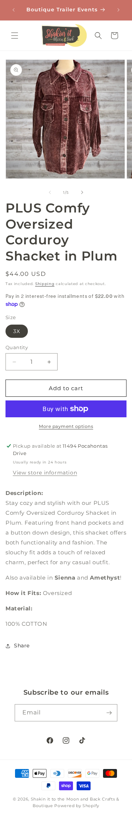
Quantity (17, 347)
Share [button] (22, 645)
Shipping (45, 283)
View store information (45, 472)
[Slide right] (82, 192)
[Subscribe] (109, 712)
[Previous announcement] (14, 10)
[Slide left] (50, 192)
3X (16, 331)
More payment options (66, 426)
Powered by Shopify (76, 805)
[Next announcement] (118, 10)
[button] (15, 35)
